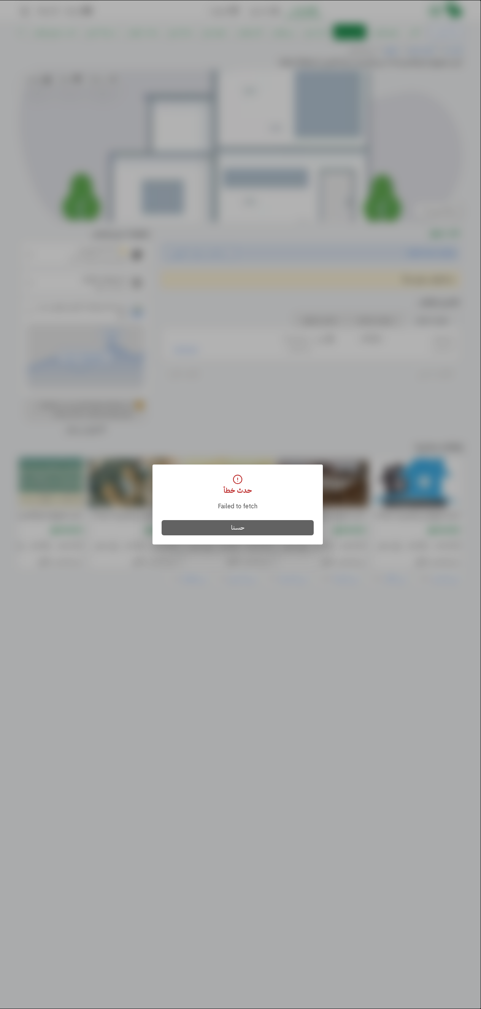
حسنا (237, 527)
